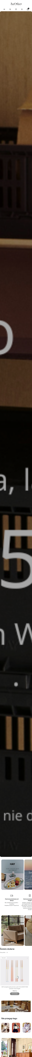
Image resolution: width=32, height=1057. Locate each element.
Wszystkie (2, 952)
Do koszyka (14, 994)
